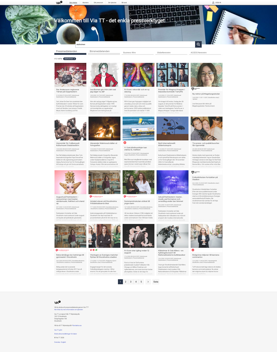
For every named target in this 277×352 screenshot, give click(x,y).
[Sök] (198, 44)
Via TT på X (58, 330)
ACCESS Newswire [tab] (199, 53)
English (63, 342)
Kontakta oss (77, 325)
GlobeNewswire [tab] (164, 53)
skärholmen (68, 59)
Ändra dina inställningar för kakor (65, 334)
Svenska (57, 342)
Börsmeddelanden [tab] (100, 51)
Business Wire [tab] (129, 53)
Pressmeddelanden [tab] (66, 51)
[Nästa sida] (148, 281)
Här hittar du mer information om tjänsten (68, 309)
